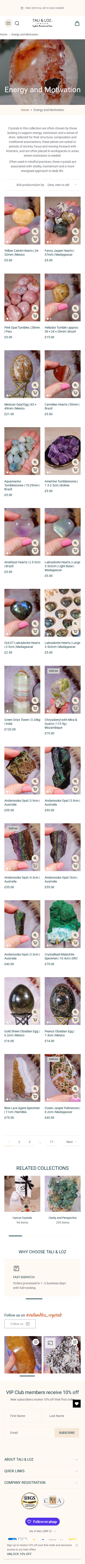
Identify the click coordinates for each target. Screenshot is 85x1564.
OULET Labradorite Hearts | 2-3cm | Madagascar (22, 645)
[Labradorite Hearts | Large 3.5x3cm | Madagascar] (63, 613)
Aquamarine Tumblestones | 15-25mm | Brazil (22, 485)
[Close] (77, 1545)
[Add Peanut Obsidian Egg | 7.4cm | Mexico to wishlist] (74, 983)
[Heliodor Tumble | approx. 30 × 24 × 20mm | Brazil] (63, 297)
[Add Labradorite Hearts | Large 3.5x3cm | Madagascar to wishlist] (74, 595)
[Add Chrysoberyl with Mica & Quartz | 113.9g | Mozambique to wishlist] (74, 672)
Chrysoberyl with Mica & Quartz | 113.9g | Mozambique (61, 724)
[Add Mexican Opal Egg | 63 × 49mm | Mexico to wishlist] (34, 356)
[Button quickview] (35, 231)
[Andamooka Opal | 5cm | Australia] (63, 847)
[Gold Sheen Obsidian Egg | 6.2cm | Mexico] (22, 1001)
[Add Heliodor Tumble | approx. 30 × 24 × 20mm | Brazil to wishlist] (74, 280)
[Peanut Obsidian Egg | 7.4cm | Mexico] (63, 1001)
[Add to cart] (35, 239)
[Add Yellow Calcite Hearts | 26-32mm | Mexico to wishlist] (34, 203)
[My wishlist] (77, 1404)
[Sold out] (75, 708)
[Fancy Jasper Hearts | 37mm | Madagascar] (63, 220)
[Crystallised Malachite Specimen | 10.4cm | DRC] (63, 924)
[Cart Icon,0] (76, 23)
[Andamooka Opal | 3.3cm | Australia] (22, 924)
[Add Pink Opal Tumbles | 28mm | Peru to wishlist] (34, 280)
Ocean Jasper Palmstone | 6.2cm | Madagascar (62, 1110)
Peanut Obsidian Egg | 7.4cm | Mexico (59, 1033)
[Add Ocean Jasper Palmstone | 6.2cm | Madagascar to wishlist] (74, 1060)
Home (3, 34)
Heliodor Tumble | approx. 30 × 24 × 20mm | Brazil (62, 329)
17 (51, 1142)
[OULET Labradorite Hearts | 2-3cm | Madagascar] (22, 613)
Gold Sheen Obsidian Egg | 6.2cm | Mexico (21, 1033)
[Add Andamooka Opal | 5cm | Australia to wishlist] (74, 829)
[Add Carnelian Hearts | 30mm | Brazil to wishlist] (74, 356)
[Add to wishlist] (34, 983)
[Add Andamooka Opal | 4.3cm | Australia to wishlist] (34, 829)
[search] (17, 23)
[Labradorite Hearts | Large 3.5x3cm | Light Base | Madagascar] (63, 532)
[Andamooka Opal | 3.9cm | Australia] (22, 770)
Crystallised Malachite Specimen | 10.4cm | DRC (61, 956)
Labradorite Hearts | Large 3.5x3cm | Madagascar (62, 645)
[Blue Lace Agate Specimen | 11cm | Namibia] (22, 1078)
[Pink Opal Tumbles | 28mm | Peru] (22, 297)
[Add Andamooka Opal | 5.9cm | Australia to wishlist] (74, 753)
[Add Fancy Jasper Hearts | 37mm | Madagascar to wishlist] (74, 203)
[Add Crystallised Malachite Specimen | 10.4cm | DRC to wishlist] (74, 906)
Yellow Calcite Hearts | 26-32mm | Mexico (21, 253)
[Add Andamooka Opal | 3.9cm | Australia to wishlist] (34, 753)
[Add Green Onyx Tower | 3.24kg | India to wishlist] (34, 672)
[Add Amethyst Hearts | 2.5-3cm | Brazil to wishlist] (34, 514)
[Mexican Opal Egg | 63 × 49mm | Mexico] (22, 374)
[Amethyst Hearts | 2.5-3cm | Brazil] (22, 532)
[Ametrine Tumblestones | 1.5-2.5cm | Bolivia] (63, 451)
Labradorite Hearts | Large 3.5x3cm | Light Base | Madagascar (62, 566)
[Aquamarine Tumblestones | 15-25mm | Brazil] (22, 451)
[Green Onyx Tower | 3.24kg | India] (22, 690)
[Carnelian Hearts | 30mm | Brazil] (63, 374)
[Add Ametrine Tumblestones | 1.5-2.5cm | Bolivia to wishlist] (74, 433)
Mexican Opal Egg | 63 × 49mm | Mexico (20, 406)
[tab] (7, 242)
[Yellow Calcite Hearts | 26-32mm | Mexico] (22, 220)
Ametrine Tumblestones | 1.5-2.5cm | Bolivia (61, 483)
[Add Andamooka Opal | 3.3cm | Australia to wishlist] (34, 906)
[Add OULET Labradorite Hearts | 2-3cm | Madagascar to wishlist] (34, 595)
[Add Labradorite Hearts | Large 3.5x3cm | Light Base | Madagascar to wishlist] (74, 514)
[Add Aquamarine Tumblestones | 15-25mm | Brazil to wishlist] (34, 433)
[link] (20, 1324)
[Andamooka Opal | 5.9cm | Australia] (63, 770)
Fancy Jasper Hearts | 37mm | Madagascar (59, 253)
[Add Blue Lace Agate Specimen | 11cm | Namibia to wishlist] (34, 1060)
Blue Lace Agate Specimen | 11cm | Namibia (22, 1110)
